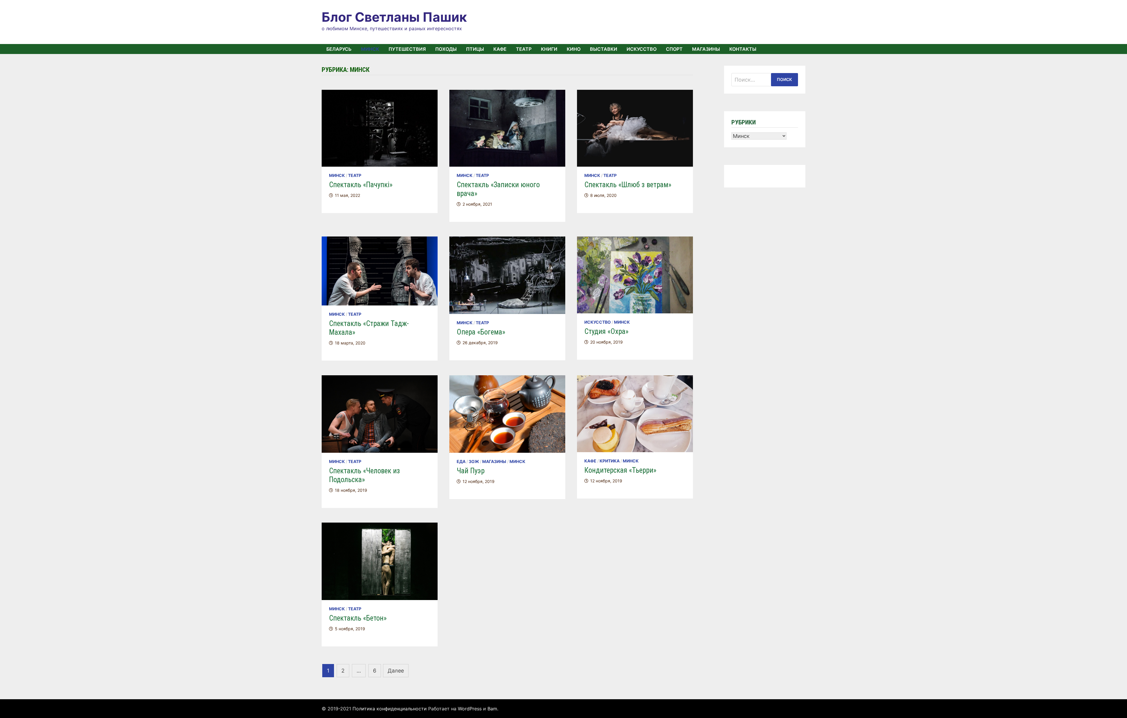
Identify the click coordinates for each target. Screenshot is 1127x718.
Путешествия (407, 49)
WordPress (470, 709)
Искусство (642, 49)
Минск (370, 49)
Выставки (603, 49)
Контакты (742, 49)
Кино (574, 49)
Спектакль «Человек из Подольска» (364, 475)
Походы (446, 49)
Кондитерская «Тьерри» (620, 470)
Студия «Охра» (606, 331)
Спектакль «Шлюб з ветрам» (627, 184)
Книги (549, 49)
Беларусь (339, 49)
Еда (461, 461)
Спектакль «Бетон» (358, 618)
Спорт (674, 49)
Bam (492, 709)
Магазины (706, 49)
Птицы (475, 49)
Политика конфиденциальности (389, 709)
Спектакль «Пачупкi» (360, 184)
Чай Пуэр (471, 471)
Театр (524, 49)
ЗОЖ (474, 461)
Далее (396, 671)
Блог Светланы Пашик (394, 17)
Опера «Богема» (481, 332)
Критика (610, 460)
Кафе (500, 49)
